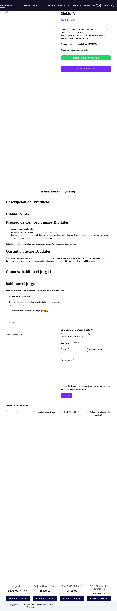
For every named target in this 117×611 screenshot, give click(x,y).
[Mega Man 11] (18, 496)
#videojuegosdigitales (18, 305)
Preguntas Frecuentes (92, 5)
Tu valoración (67, 360)
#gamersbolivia (54, 302)
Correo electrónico (95, 349)
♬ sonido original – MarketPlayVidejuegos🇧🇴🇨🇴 (28, 311)
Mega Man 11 (18, 586)
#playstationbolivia (40, 302)
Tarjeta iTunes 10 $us (45, 586)
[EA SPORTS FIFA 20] (72, 496)
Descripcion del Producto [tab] (50, 192)
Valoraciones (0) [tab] (70, 192)
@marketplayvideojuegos (19, 296)
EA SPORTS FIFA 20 (72, 586)
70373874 (93, 44)
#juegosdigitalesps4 (24, 302)
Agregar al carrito (86, 68)
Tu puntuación (66, 342)
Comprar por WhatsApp (86, 58)
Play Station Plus (30, 5)
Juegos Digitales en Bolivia (56, 5)
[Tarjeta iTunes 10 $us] (45, 496)
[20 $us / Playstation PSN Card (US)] (99, 496)
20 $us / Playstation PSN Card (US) (99, 587)
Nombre (65, 349)
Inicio (18, 5)
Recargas (75, 5)
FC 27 (41, 5)
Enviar (66, 395)
